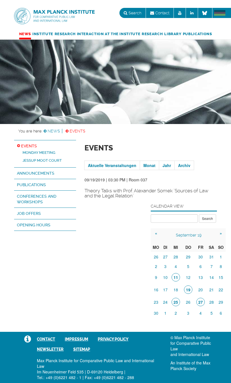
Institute (42, 34)
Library (172, 34)
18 (176, 289)
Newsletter (50, 349)
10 (165, 277)
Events (77, 131)
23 (156, 302)
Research (152, 34)
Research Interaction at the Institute (97, 34)
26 (156, 257)
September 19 (188, 235)
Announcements (35, 173)
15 (221, 277)
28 (176, 257)
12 (188, 277)
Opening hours (33, 225)
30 (200, 257)
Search (134, 13)
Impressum (76, 339)
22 (221, 289)
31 (211, 257)
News (25, 34)
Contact (161, 13)
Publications (197, 34)
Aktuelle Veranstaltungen (112, 165)
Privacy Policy (113, 339)
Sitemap (81, 349)
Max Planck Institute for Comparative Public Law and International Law (54, 16)
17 (165, 289)
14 (211, 277)
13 (200, 277)
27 (165, 257)
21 (211, 289)
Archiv (184, 165)
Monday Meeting (39, 152)
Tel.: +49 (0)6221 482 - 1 (59, 377)
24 (165, 302)
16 (156, 289)
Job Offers (29, 213)
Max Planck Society (190, 365)
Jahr (167, 165)
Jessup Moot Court (42, 160)
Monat (149, 165)
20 (200, 289)
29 (188, 257)
